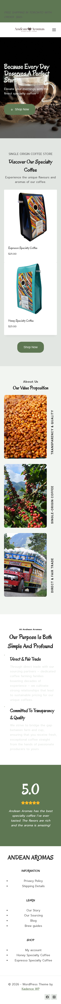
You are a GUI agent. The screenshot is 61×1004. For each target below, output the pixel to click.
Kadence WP (30, 989)
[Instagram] (54, 997)
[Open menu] (55, 30)
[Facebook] (47, 997)
